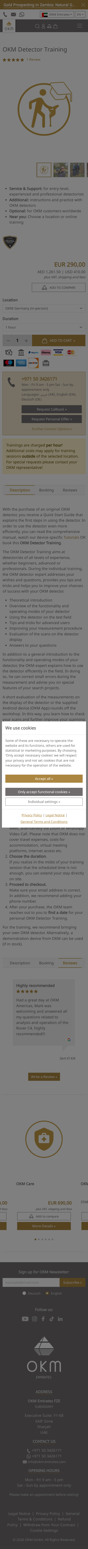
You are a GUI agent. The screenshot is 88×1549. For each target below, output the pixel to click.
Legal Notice (55, 815)
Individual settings (43, 801)
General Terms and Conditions (44, 822)
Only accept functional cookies (42, 792)
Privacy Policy (32, 815)
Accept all (42, 778)
